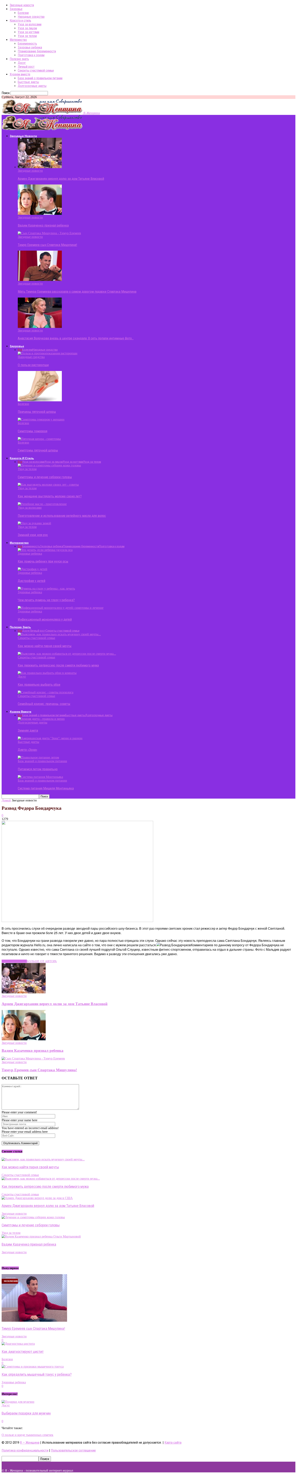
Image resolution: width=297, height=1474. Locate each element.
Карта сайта (172, 1442)
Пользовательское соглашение (73, 1450)
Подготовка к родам (31, 55)
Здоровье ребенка (30, 47)
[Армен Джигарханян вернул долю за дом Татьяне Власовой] (40, 167)
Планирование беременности (37, 51)
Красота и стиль (20, 20)
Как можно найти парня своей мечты (45, 646)
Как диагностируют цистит (23, 1351)
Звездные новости (22, 5)
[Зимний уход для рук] (34, 523)
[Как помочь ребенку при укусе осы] (45, 550)
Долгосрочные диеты (32, 86)
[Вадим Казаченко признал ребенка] (40, 213)
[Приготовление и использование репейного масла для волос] (42, 504)
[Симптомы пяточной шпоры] (39, 439)
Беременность (27, 44)
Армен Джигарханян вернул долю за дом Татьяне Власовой (61, 179)
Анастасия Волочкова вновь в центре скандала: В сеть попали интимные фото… (76, 338)
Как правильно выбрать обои (39, 684)
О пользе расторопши (33, 365)
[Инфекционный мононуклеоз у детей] (60, 607)
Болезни (23, 13)
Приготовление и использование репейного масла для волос (62, 516)
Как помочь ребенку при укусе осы (43, 561)
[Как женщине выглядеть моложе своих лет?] (48, 484)
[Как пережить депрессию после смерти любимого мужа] (67, 653)
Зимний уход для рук (33, 535)
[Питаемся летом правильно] (38, 757)
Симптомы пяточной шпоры (38, 450)
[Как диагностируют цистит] (18, 1343)
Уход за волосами (29, 24)
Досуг (22, 63)
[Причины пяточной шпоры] (40, 400)
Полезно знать (19, 59)
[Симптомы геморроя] (41, 419)
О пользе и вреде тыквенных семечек (27, 1435)
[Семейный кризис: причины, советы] (45, 692)
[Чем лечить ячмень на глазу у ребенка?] (46, 588)
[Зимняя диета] (41, 719)
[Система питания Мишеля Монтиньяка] (40, 777)
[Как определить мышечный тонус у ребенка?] (33, 1366)
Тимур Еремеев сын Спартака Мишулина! (47, 245)
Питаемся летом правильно (38, 769)
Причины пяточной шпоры (37, 412)
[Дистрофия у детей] (32, 569)
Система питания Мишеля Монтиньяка (46, 788)
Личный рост (26, 67)
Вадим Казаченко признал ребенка (43, 225)
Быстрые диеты (28, 82)
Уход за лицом (27, 28)
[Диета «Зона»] (50, 738)
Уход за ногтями (28, 32)
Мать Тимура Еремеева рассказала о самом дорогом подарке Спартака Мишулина (77, 291)
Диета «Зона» (27, 750)
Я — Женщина (29, 1442)
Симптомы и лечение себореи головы (45, 477)
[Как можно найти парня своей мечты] (59, 634)
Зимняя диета (28, 730)
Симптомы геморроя (32, 431)
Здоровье (16, 9)
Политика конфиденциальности (25, 1450)
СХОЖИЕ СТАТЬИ (14, 961)
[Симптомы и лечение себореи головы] (49, 465)
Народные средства (31, 17)
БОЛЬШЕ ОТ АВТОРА (42, 961)
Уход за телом (27, 36)
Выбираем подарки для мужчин (26, 1413)
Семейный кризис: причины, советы (44, 704)
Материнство (18, 40)
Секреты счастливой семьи (36, 70)
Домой (6, 800)
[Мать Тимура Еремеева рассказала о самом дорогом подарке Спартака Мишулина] (40, 280)
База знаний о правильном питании (40, 78)
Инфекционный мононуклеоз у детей (45, 619)
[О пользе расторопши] (47, 353)
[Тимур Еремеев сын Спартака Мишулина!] (49, 233)
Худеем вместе (20, 74)
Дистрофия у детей (31, 581)
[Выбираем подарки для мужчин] (18, 1401)
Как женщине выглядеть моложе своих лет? (50, 496)
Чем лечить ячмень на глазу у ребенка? (46, 600)
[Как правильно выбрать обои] (47, 673)
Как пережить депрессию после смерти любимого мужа (58, 665)
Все (20, 350)
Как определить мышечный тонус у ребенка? (37, 1374)
